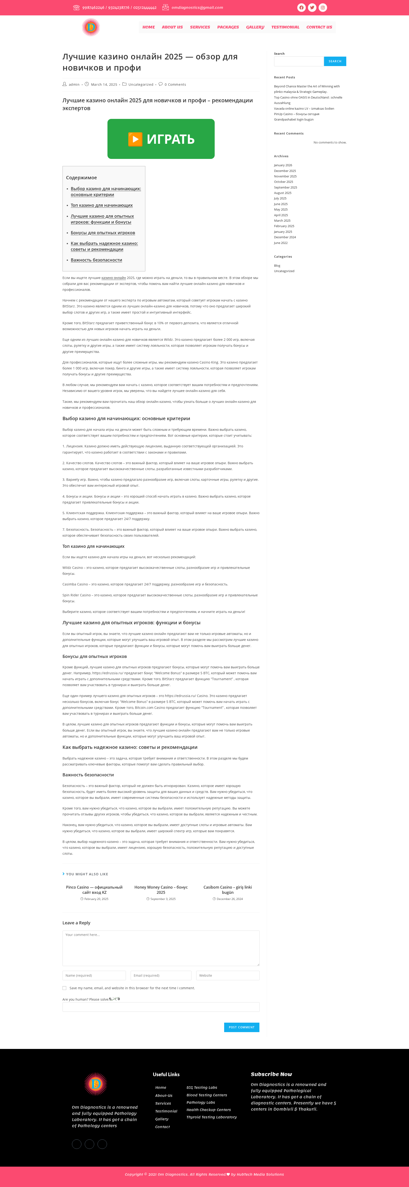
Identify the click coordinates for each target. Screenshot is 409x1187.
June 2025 (281, 204)
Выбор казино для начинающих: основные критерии (106, 191)
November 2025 (285, 176)
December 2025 (285, 171)
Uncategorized (141, 84)
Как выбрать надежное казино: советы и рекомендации (104, 246)
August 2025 (282, 193)
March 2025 (282, 220)
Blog (277, 265)
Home (148, 27)
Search (279, 53)
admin (74, 84)
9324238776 (118, 7)
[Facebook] (301, 7)
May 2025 (281, 209)
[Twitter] (89, 1144)
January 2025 (283, 231)
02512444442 (144, 7)
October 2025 (283, 182)
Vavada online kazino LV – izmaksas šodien (304, 108)
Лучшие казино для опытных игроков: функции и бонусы (102, 219)
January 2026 (283, 165)
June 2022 (281, 243)
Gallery (255, 27)
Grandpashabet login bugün (294, 119)
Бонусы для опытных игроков (103, 232)
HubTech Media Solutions (260, 1174)
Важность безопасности (96, 260)
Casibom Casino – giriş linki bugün (228, 890)
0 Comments (175, 84)
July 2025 (280, 198)
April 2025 (281, 215)
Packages (228, 27)
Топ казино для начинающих (102, 205)
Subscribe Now (271, 1074)
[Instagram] (323, 7)
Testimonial (285, 27)
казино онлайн (114, 277)
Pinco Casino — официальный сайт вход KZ (94, 890)
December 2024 (285, 237)
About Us (172, 27)
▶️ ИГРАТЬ (161, 139)
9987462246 (93, 7)
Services (200, 27)
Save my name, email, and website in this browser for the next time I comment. (132, 988)
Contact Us (319, 27)
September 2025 (285, 187)
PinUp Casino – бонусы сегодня (296, 114)
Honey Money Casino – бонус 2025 (161, 890)
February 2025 (284, 226)
